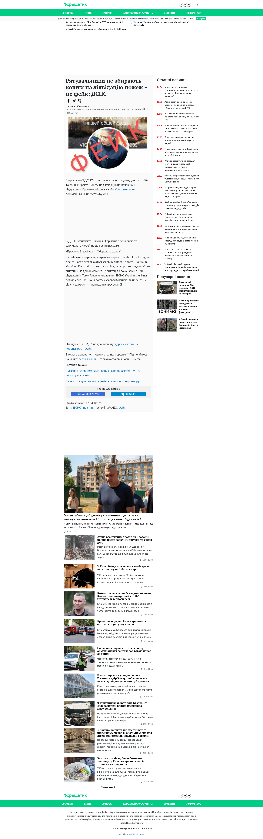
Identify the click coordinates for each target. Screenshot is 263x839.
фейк (122, 407)
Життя (107, 13)
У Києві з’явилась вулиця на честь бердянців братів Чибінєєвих (97, 29)
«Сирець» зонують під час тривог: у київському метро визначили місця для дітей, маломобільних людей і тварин (181, 192)
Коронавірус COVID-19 (138, 13)
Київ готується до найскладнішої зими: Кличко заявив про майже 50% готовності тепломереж (181, 128)
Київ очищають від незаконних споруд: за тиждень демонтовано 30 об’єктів (181, 241)
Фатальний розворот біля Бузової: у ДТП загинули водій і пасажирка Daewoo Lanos (94, 23)
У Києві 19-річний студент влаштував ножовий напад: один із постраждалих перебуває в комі (182, 267)
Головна (67, 13)
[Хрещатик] (75, 4)
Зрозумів (201, 18)
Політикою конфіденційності (143, 18)
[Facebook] (68, 101)
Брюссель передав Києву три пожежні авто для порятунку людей (179, 140)
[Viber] (79, 101)
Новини (169, 13)
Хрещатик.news (125, 189)
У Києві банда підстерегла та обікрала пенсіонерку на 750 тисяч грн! (182, 117)
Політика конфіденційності (125, 828)
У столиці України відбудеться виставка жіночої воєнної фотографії (161, 23)
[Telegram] (74, 101)
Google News (90, 393)
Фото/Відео (193, 13)
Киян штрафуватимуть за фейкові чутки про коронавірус (103, 381)
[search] (196, 4)
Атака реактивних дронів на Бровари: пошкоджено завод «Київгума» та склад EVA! (179, 105)
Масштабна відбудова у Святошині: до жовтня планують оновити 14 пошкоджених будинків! (181, 91)
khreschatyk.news (135, 834)
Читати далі (107, 787)
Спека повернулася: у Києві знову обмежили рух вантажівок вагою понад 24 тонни (181, 152)
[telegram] (185, 4)
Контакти (147, 828)
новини (88, 407)
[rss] (189, 4)
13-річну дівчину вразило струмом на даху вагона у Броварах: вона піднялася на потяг (182, 229)
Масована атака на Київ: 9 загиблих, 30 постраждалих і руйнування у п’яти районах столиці (179, 254)
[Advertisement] (131, 54)
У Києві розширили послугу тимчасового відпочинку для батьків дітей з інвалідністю (179, 217)
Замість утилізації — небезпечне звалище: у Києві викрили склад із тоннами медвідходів (182, 205)
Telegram (130, 393)
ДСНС (77, 407)
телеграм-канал (86, 359)
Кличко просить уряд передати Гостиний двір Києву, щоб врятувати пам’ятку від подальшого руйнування (180, 165)
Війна (88, 13)
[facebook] (181, 4)
